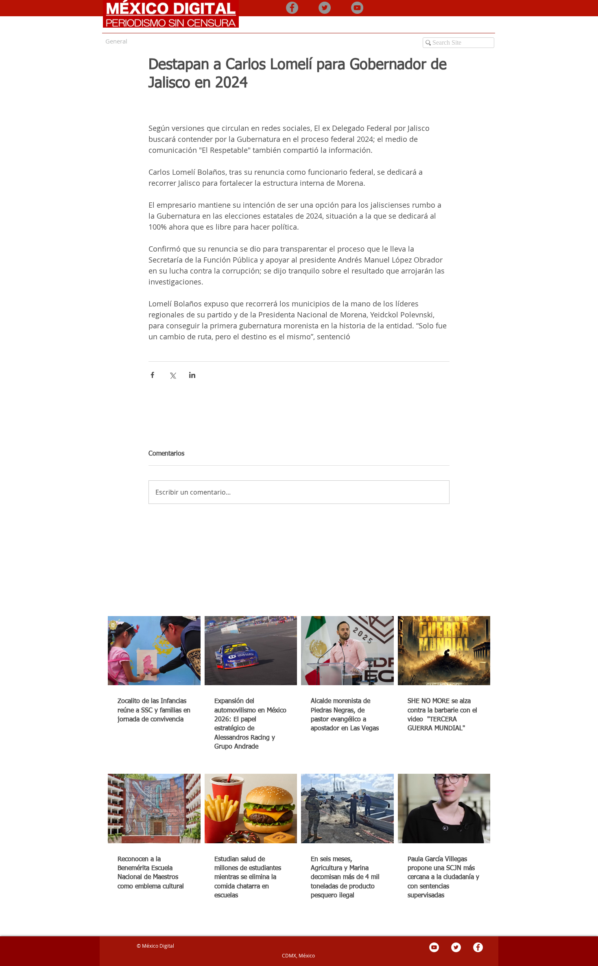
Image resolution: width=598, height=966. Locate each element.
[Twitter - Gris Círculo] (325, 8)
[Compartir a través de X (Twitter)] (172, 375)
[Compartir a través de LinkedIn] (192, 375)
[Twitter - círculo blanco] (456, 947)
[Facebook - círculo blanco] (478, 947)
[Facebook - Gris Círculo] (292, 8)
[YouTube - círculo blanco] (434, 947)
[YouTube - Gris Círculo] (357, 8)
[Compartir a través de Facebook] (152, 375)
